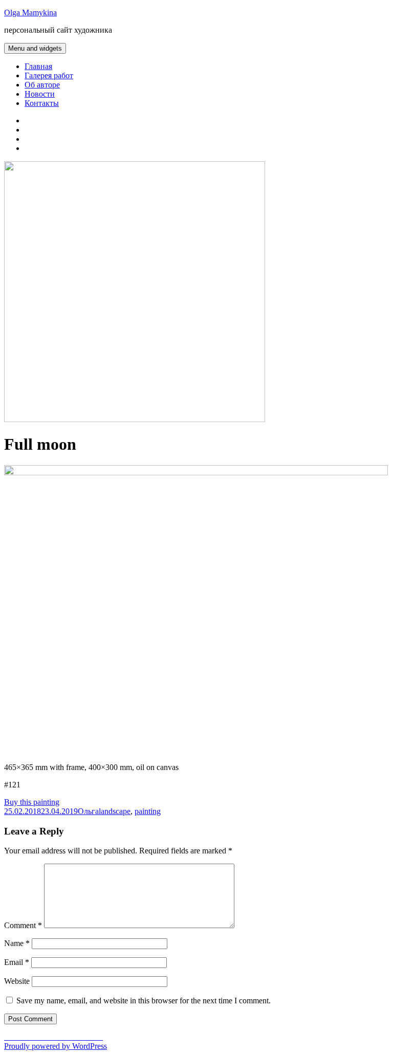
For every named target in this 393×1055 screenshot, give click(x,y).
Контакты (42, 103)
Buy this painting (31, 802)
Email (16, 962)
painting (148, 811)
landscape (114, 811)
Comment (23, 925)
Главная (38, 66)
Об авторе (42, 84)
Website (17, 981)
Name (17, 943)
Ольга (88, 811)
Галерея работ (49, 75)
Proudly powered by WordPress (55, 1046)
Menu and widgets (35, 48)
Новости (40, 94)
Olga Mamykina (30, 12)
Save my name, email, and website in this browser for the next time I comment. (143, 1000)
